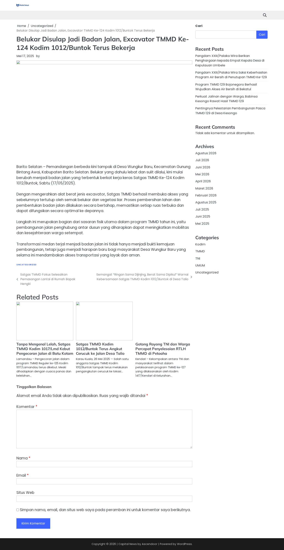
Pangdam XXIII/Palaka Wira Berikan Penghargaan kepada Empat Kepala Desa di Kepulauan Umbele (229, 61)
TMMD (200, 251)
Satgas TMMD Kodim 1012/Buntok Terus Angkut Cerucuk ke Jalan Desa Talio (100, 349)
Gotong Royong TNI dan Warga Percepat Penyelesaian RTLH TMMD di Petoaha (162, 349)
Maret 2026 (204, 188)
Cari (198, 26)
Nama (23, 458)
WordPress (184, 544)
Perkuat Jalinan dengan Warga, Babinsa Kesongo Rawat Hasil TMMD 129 (226, 98)
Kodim (200, 244)
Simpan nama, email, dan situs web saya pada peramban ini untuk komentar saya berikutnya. (105, 509)
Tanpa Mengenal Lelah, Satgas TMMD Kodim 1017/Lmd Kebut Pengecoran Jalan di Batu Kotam (44, 349)
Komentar (26, 406)
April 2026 (203, 181)
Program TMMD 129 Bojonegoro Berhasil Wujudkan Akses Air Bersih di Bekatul (226, 86)
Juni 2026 (202, 167)
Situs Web (25, 492)
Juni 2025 (202, 216)
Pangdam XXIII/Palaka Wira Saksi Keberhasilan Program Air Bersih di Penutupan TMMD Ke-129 (231, 74)
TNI (197, 258)
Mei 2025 (202, 223)
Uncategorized (26, 265)
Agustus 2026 (205, 153)
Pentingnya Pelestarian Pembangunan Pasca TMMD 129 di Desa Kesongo (230, 110)
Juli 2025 (202, 209)
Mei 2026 (202, 174)
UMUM (200, 265)
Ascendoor (149, 544)
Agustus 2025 (205, 202)
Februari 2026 (206, 195)
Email (22, 475)
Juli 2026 (202, 160)
